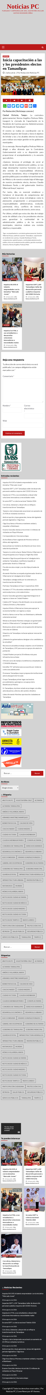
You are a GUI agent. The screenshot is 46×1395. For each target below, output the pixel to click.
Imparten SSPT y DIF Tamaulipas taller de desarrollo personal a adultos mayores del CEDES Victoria (34, 289)
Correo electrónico (29, 408)
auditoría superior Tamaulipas (23, 235)
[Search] (42, 47)
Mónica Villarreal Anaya (12, 891)
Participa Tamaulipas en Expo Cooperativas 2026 (21, 586)
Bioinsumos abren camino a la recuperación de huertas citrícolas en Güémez (22, 628)
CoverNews (22, 1391)
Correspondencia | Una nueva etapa (16, 536)
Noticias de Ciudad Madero (13, 908)
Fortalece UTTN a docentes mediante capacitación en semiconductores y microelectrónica (22, 590)
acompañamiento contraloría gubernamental (21, 233)
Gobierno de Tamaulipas (12, 869)
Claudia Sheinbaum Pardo (27, 238)
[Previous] (14, 100)
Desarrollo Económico (12, 852)
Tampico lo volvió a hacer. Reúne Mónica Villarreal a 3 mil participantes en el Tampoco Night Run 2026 (22, 553)
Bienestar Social (9, 823)
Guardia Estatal (9, 874)
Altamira (38, 800)
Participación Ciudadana (13, 926)
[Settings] (29, 100)
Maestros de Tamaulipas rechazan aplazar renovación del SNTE (22, 634)
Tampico (37, 937)
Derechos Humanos (34, 846)
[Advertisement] (23, 31)
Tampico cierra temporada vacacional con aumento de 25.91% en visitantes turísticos (22, 512)
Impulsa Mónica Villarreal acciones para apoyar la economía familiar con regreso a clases (21, 609)
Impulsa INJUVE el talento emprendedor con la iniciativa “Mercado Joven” (11, 289)
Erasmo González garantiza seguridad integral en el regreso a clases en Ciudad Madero (21, 597)
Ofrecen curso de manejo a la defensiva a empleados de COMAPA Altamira (23, 662)
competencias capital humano (12, 240)
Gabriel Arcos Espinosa (12, 863)
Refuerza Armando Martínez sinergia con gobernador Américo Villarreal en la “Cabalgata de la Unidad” (22, 622)
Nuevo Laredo (28, 920)
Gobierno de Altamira (34, 863)
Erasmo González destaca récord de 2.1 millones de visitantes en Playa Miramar (21, 531)
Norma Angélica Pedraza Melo (19, 244)
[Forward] (22, 100)
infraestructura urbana (12, 880)
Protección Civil (34, 926)
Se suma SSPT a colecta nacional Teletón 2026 (19, 501)
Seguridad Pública (35, 931)
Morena (19, 886)
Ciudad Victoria (9, 834)
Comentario (8, 376)
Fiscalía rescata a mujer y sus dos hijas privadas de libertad (21, 568)
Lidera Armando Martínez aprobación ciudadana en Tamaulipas (21, 695)
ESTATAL (6, 56)
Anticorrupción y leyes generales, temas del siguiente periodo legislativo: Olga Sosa (22, 518)
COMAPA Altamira (34, 840)
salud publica (18, 931)
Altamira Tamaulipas (11, 806)
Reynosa (6, 931)
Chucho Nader (8, 829)
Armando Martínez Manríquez (15, 817)
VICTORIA (36, 279)
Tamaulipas (26, 937)
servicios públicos (10, 937)
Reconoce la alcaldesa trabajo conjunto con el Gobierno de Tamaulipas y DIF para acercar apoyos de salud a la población (23, 648)
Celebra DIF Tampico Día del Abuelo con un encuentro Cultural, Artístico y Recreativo (22, 603)
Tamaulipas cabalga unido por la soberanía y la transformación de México (19, 581)
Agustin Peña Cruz (24, 800)
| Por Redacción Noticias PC (27, 73)
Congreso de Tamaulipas (12, 846)
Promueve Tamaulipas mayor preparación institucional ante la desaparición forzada (22, 674)
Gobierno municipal (34, 869)
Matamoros (7, 886)
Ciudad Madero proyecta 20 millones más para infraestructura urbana (20, 655)
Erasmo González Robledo (29, 857)
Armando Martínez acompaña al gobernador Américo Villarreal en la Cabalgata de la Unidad (22, 574)
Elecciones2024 (8, 857)
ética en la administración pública (19, 242)
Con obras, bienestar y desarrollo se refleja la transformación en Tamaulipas (19, 506)
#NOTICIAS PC (7, 800)
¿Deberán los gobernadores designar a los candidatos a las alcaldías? (23, 640)
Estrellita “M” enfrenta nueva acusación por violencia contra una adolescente (22, 668)
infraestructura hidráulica (31, 874)
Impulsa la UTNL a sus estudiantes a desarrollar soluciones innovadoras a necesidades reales (20, 496)
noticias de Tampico (11, 920)
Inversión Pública (34, 880)
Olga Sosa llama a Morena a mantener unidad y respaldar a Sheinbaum (20, 524)
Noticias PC (23, 6)
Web (5, 421)
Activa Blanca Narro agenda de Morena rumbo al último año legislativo (21, 541)
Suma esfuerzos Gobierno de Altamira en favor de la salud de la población (21, 547)
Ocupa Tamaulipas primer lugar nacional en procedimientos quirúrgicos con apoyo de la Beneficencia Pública (19, 682)
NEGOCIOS (14, 279)
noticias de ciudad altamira (14, 897)
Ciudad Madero (24, 829)
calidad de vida (26, 823)
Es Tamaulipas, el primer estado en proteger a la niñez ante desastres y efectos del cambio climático (22, 689)
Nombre (7, 405)
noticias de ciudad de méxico (14, 903)
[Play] (6, 100)
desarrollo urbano (33, 852)
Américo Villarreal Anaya (13, 812)
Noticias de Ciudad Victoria (14, 914)
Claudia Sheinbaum (27, 834)
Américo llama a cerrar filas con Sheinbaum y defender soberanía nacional (22, 615)
